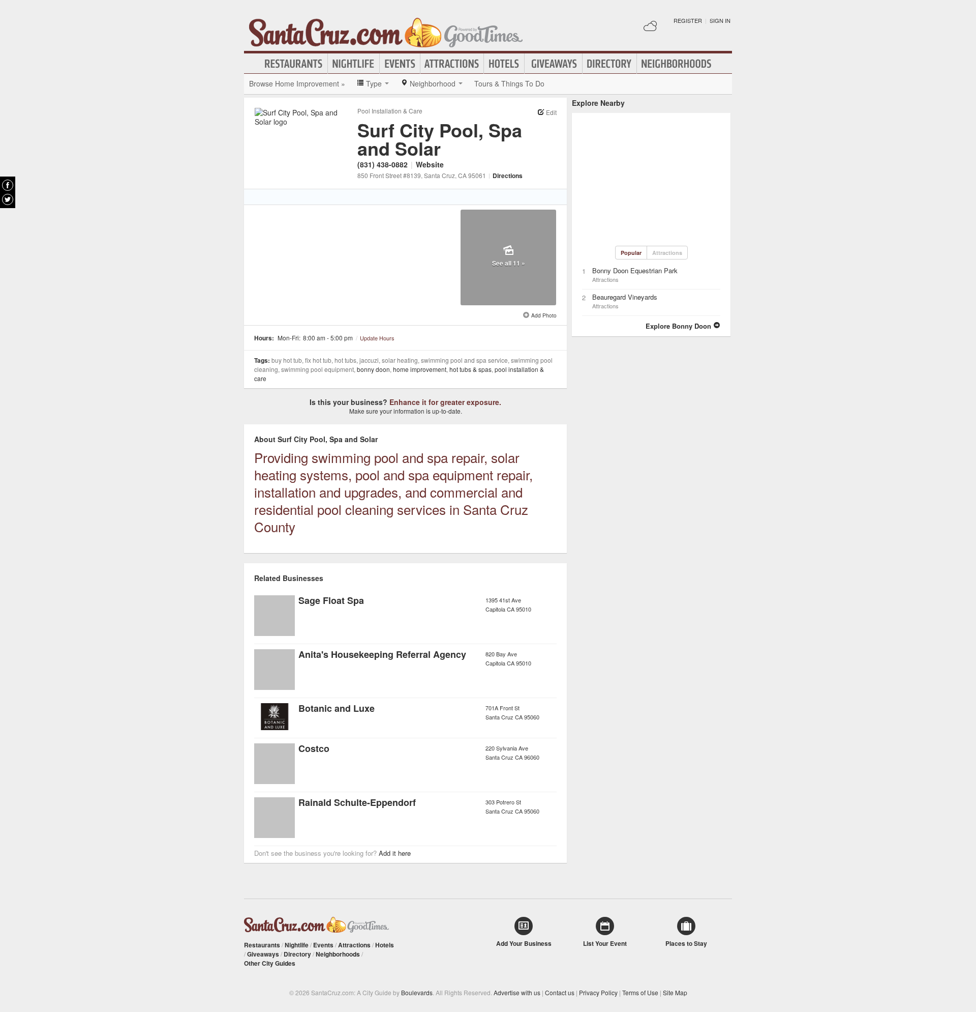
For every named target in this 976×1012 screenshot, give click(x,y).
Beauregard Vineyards (624, 297)
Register (688, 20)
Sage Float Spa (331, 600)
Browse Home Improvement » (297, 83)
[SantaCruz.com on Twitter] (7, 199)
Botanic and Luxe (336, 708)
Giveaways (553, 63)
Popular (631, 252)
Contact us (559, 992)
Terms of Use (640, 992)
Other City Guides (269, 963)
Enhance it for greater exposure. (445, 402)
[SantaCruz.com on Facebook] (7, 185)
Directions (508, 175)
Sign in (720, 20)
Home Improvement (419, 369)
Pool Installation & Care (389, 110)
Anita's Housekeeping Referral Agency (382, 654)
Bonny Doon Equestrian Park (635, 270)
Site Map (675, 992)
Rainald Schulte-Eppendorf (357, 802)
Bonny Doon (373, 369)
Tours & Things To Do (509, 83)
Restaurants (293, 63)
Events (400, 63)
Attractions (451, 63)
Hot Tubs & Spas (470, 369)
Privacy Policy (598, 992)
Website (430, 164)
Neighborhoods (676, 63)
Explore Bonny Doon (679, 326)
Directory (609, 63)
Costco (313, 748)
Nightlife (353, 63)
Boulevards (417, 992)
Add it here (395, 853)
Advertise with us (517, 992)
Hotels (504, 63)
